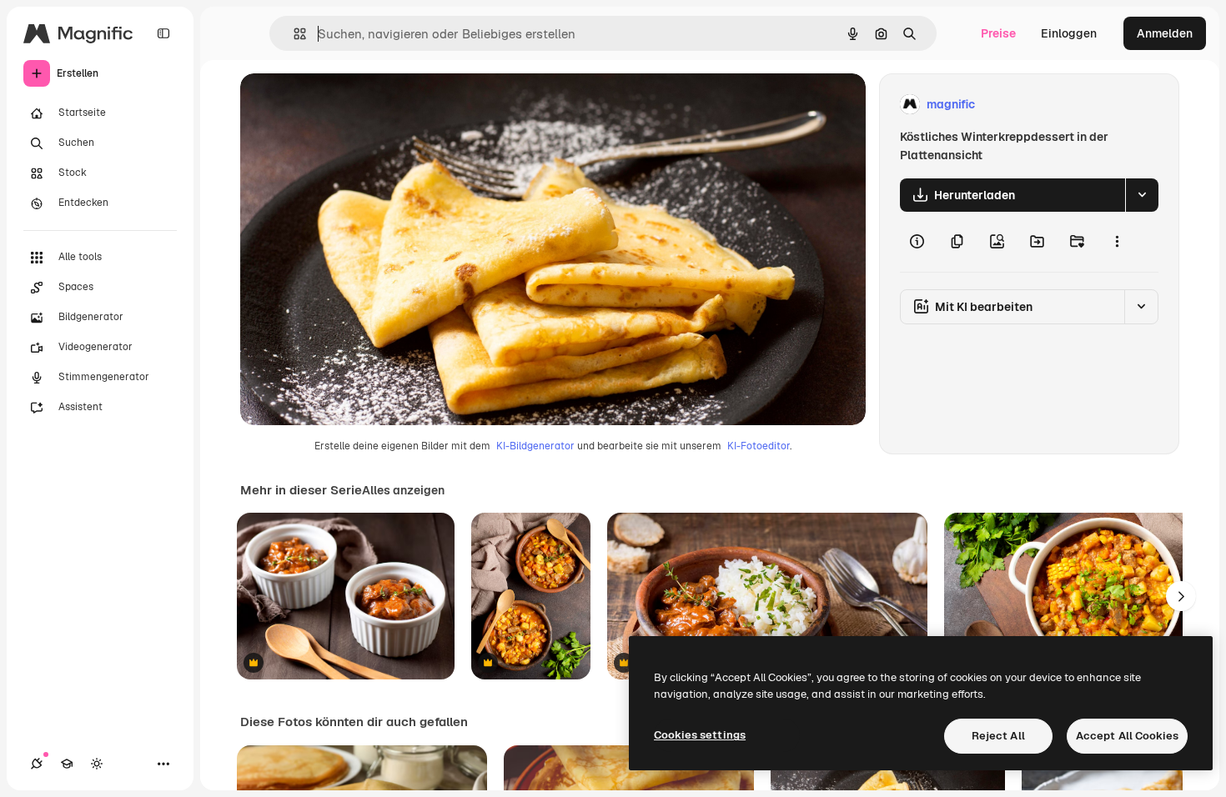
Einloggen (1069, 33)
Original (347, 105)
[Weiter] (1181, 596)
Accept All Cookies (1127, 736)
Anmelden (1165, 33)
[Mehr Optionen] (1116, 241)
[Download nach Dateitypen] (1141, 195)
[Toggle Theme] (96, 763)
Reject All (998, 736)
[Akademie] (66, 763)
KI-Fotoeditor (758, 446)
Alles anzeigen (403, 490)
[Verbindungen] (36, 763)
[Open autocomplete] (293, 34)
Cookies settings (700, 735)
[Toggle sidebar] (163, 33)
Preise (998, 33)
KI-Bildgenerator (535, 446)
